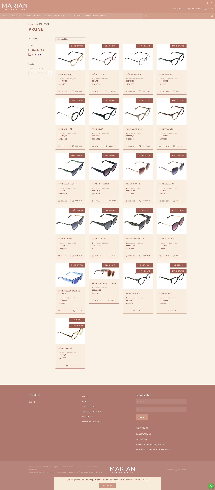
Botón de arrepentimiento (92, 472)
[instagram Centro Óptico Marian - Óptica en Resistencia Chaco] (207, 3)
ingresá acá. (73, 472)
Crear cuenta (179, 9)
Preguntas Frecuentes (96, 16)
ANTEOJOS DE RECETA (55, 16)
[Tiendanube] (177, 470)
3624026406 (141, 439)
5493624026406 (143, 434)
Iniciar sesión (195, 9)
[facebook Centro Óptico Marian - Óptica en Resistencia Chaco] (211, 3)
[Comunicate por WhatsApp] (211, 486)
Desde (30, 68)
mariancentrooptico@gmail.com (150, 444)
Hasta (40, 68)
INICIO (5, 16)
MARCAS (16, 16)
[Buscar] (212, 16)
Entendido (107, 485)
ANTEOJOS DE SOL (32, 16)
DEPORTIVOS (75, 16)
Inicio (30, 24)
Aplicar (50, 73)
